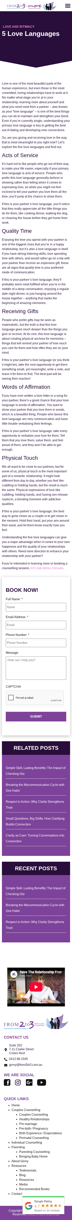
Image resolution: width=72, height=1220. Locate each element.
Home (16, 1105)
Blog (22, 1175)
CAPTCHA (13, 686)
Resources (26, 1179)
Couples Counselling (33, 1114)
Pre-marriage (28, 1124)
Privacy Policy (36, 1214)
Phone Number (17, 634)
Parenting (18, 1147)
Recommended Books (34, 1189)
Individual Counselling (27, 1142)
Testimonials (27, 1170)
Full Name (14, 599)
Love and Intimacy (19, 26)
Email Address (17, 617)
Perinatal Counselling (34, 1137)
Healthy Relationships (34, 1119)
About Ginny (20, 1161)
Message (12, 652)
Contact (17, 1193)
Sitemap (54, 1214)
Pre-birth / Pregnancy (33, 1128)
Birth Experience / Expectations (40, 1133)
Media (23, 1184)
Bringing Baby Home (33, 1156)
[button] (67, 5)
